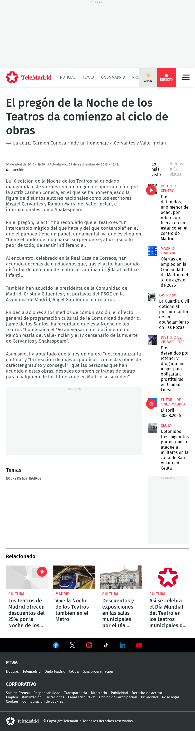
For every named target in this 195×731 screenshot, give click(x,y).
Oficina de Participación (118, 697)
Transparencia (75, 693)
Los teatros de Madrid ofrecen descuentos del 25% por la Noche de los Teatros (27, 577)
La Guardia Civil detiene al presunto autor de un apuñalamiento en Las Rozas (152, 297)
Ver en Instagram (89, 645)
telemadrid (22, 721)
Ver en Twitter (72, 646)
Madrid (62, 594)
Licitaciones (54, 697)
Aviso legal (170, 697)
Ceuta (166, 425)
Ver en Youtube (139, 645)
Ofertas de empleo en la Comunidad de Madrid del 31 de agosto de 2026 (152, 251)
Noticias (68, 77)
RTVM (12, 663)
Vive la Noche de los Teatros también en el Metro (74, 577)
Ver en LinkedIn (122, 645)
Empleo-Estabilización (24, 697)
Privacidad (149, 697)
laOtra (74, 671)
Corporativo (21, 684)
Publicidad (119, 693)
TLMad (88, 77)
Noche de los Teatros (24, 478)
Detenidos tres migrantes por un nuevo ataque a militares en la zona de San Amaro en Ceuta (152, 428)
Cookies (12, 701)
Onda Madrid (113, 77)
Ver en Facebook (56, 646)
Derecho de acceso (147, 693)
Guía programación (98, 671)
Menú (185, 77)
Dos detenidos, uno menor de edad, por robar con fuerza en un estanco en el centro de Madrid (152, 189)
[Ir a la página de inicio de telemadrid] (29, 77)
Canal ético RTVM (81, 697)
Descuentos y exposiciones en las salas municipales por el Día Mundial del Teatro (121, 577)
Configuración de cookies (42, 701)
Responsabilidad (47, 693)
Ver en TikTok (106, 646)
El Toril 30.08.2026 (152, 402)
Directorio (99, 693)
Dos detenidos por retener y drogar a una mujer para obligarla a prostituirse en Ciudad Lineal (152, 340)
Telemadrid (32, 671)
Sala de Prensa (18, 693)
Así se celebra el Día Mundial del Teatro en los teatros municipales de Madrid (168, 577)
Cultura (16, 594)
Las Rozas (168, 295)
